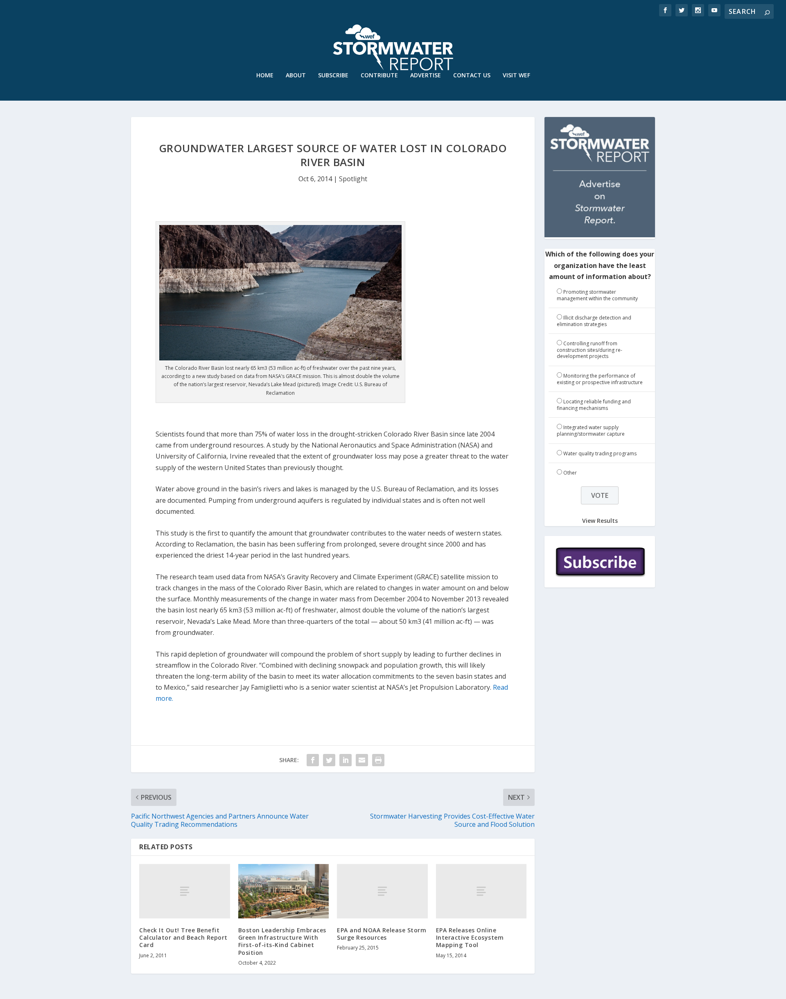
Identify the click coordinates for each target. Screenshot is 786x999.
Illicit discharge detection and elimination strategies (594, 321)
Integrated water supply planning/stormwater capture (591, 430)
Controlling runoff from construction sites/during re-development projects (589, 350)
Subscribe (333, 75)
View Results (600, 520)
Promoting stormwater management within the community (597, 295)
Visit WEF (516, 75)
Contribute (379, 75)
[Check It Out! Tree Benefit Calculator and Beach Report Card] (184, 891)
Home (264, 75)
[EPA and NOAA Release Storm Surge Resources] (382, 891)
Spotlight (353, 178)
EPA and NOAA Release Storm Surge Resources (381, 933)
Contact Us (471, 75)
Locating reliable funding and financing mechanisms (594, 405)
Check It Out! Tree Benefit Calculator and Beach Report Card (183, 937)
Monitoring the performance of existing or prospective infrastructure (600, 379)
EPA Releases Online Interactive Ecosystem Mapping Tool (470, 937)
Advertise (425, 75)
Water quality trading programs (600, 453)
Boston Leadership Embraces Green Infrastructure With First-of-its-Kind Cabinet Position (282, 941)
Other (570, 472)
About (296, 75)
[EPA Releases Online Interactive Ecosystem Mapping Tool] (481, 891)
